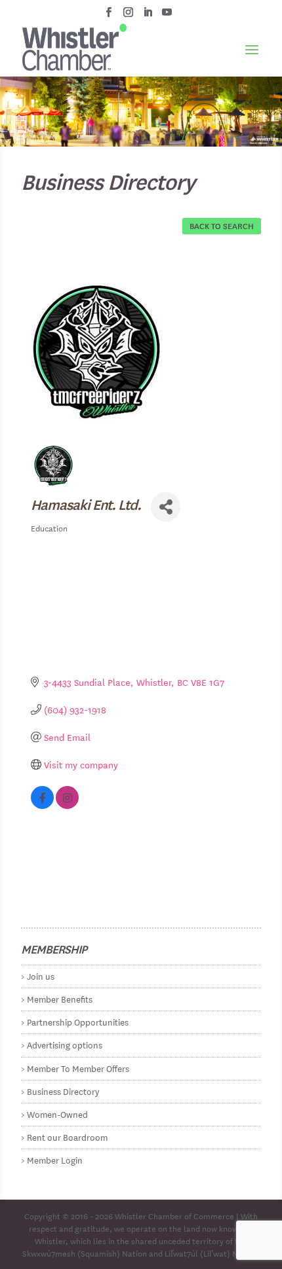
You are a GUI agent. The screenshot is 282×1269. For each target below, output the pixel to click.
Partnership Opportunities (78, 1021)
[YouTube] (167, 15)
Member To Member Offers (78, 1068)
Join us (40, 975)
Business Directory (63, 1091)
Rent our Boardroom (67, 1136)
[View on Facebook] (42, 805)
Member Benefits (59, 998)
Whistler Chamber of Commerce (174, 1215)
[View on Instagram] (67, 805)
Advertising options (64, 1044)
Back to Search (222, 225)
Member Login (55, 1159)
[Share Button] (165, 507)
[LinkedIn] (148, 15)
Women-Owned (57, 1113)
